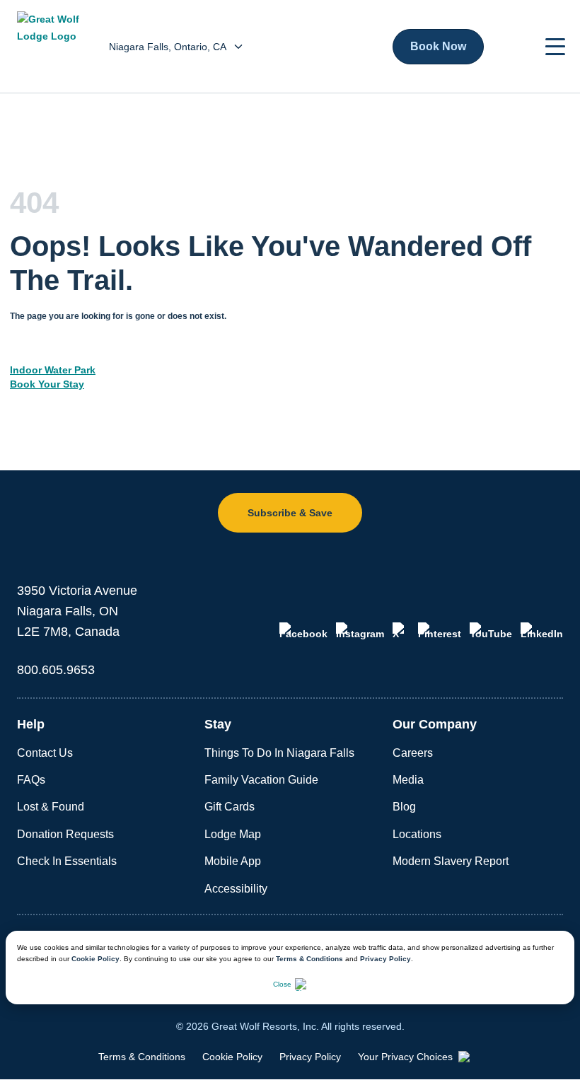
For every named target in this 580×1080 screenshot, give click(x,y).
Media (408, 780)
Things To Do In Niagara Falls (279, 753)
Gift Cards (229, 807)
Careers (413, 753)
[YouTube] (491, 630)
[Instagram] (360, 630)
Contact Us (45, 753)
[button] (555, 47)
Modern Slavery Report (451, 861)
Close (282, 984)
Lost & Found (50, 807)
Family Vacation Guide (261, 780)
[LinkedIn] (542, 630)
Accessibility (235, 889)
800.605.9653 (56, 670)
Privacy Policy (385, 959)
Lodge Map (232, 834)
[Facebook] (303, 630)
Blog (404, 807)
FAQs (31, 780)
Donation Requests (65, 834)
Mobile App (232, 861)
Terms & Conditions (309, 959)
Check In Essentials (67, 861)
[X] (401, 630)
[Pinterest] (439, 630)
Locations (417, 834)
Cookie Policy (95, 959)
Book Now (438, 46)
